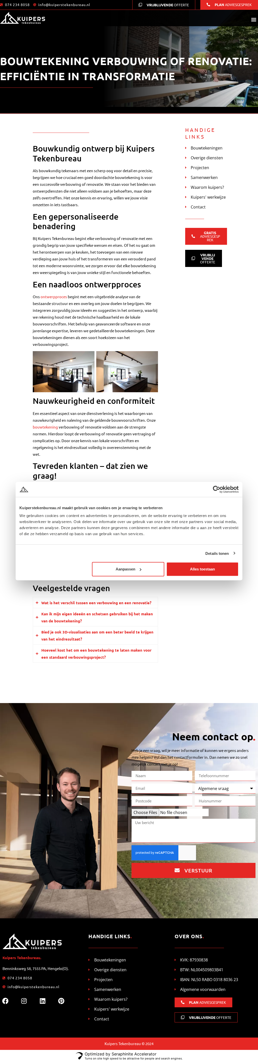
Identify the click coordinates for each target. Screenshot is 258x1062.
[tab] (95, 602)
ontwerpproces (54, 296)
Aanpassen (125, 569)
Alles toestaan (202, 569)
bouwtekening (46, 426)
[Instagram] (24, 1000)
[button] (254, 19)
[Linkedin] (42, 1000)
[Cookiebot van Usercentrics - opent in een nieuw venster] (217, 489)
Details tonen (217, 553)
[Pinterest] (61, 1000)
